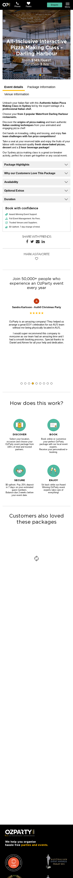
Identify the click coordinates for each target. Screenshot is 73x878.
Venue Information (16, 94)
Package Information (41, 87)
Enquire (54, 5)
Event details (13, 87)
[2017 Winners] (13, 862)
